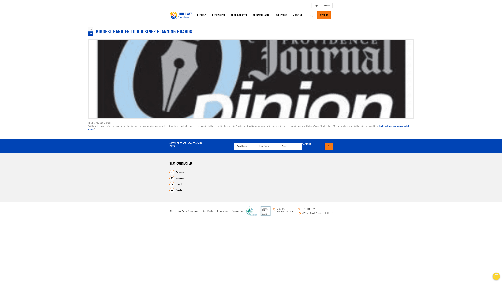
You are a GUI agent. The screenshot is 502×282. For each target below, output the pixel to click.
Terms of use (222, 211)
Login (316, 6)
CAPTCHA (306, 144)
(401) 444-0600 (308, 209)
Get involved (218, 15)
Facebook (180, 172)
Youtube (179, 190)
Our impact (281, 15)
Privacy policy (237, 211)
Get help (201, 15)
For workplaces (261, 15)
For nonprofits (239, 15)
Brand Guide (208, 211)
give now (324, 15)
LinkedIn (179, 184)
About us (297, 15)
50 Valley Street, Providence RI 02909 (317, 213)
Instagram (180, 178)
